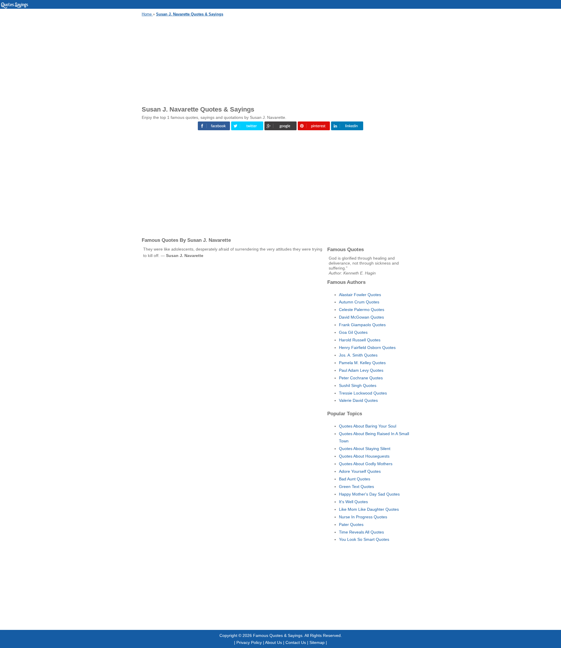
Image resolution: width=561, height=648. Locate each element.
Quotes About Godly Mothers (365, 463)
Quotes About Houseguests (364, 456)
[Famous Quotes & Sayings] (14, 7)
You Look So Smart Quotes (364, 539)
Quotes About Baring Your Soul (367, 426)
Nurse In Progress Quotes (363, 517)
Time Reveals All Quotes (361, 532)
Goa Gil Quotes (353, 332)
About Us (273, 642)
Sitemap (317, 642)
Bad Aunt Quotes (354, 479)
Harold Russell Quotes (359, 340)
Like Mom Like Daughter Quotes (369, 509)
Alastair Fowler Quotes (360, 294)
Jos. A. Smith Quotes (358, 355)
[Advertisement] (280, 60)
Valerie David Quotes (358, 400)
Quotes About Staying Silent (364, 448)
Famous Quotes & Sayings (277, 635)
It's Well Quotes (353, 501)
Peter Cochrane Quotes (361, 378)
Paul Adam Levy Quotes (361, 370)
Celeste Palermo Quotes (361, 309)
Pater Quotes (351, 524)
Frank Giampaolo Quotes (362, 324)
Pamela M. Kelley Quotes (362, 362)
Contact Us (295, 642)
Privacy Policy (249, 642)
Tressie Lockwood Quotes (363, 393)
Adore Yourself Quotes (360, 471)
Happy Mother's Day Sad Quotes (369, 494)
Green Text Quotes (356, 486)
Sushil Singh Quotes (357, 385)
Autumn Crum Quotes (359, 302)
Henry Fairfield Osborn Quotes (367, 347)
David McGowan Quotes (361, 317)
